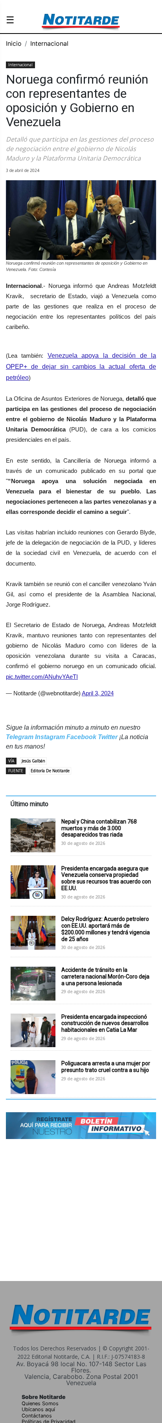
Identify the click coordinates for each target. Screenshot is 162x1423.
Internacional (49, 43)
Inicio (14, 43)
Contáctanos (37, 1416)
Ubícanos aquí (38, 1409)
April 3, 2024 (98, 693)
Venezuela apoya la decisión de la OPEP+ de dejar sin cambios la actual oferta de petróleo (81, 366)
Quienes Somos (40, 1403)
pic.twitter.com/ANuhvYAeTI (42, 676)
